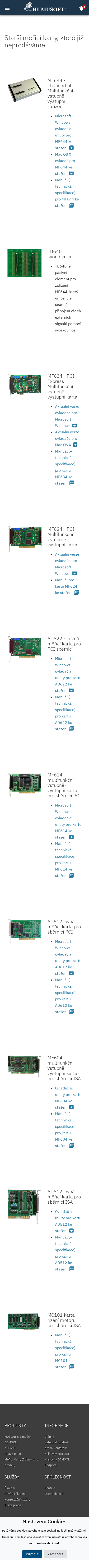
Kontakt (50, 1488)
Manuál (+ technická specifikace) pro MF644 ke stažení (67, 192)
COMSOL (11, 1442)
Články (49, 1437)
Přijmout (32, 1554)
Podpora (50, 1465)
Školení (10, 1488)
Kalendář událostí (57, 1442)
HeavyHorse (13, 1454)
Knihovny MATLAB (57, 1454)
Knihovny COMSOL (57, 1459)
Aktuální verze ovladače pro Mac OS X (67, 438)
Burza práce (13, 1505)
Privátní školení (15, 1494)
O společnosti (54, 1494)
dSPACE (10, 1448)
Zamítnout (55, 1554)
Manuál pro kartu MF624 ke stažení (67, 586)
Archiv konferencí (56, 1448)
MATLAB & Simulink (18, 1437)
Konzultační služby (17, 1499)
